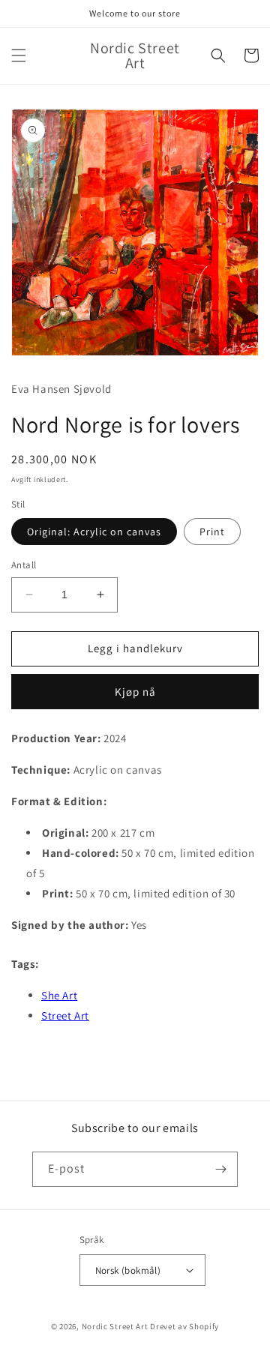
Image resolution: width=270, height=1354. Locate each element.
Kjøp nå (135, 691)
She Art (59, 995)
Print (212, 531)
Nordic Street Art (115, 1326)
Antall (23, 565)
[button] (18, 55)
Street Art (65, 1015)
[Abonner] (220, 1169)
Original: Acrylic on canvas (94, 531)
